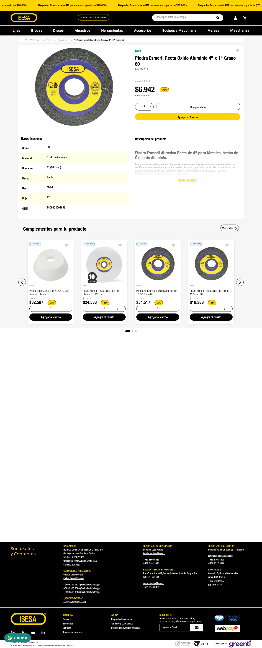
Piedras (51, 40)
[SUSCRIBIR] (196, 627)
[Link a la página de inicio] (30, 40)
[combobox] (187, 17)
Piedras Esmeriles (65, 40)
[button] (22, 282)
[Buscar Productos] (218, 17)
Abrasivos (41, 40)
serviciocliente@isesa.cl (74, 602)
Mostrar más (187, 180)
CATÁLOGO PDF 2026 (93, 17)
